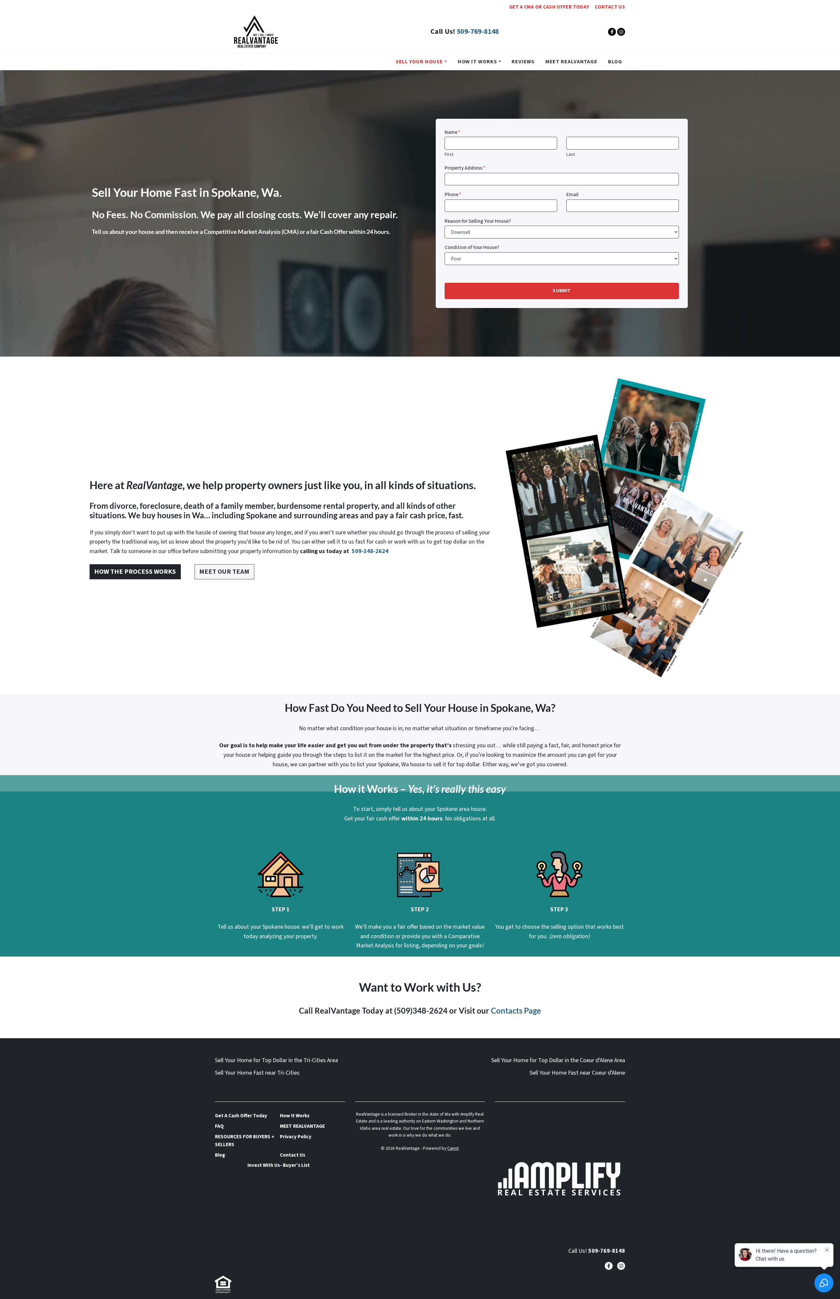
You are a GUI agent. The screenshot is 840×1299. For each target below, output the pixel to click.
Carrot (453, 1148)
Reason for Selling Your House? (478, 221)
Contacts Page (516, 1010)
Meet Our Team (224, 571)
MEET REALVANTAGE (571, 61)
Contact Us (610, 6)
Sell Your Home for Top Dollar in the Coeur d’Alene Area (558, 1060)
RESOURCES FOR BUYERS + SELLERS (244, 1140)
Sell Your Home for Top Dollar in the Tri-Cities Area (276, 1060)
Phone (453, 194)
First (449, 154)
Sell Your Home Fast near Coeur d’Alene (577, 1073)
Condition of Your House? (472, 247)
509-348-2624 (369, 551)
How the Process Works (135, 571)
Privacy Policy (295, 1136)
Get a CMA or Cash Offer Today (549, 6)
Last (570, 154)
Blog (615, 61)
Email (572, 194)
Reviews (523, 61)
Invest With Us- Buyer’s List (278, 1165)
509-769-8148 (478, 32)
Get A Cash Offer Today (241, 1115)
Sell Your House (419, 61)
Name (452, 132)
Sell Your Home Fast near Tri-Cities (257, 1073)
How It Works (477, 61)
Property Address (465, 168)
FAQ (219, 1126)
